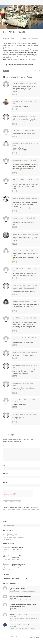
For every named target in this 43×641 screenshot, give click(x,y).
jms (13, 301)
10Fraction (15, 180)
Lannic (12, 625)
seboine (14, 338)
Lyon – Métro (7, 539)
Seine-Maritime (13, 40)
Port (25, 40)
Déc (30, 40)
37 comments (15, 559)
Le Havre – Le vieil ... (25, 596)
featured (20, 40)
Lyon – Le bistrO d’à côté (10, 536)
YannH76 (15, 269)
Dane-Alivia (16, 318)
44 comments (15, 551)
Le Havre (17, 38)
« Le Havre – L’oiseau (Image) (11, 637)
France (29, 38)
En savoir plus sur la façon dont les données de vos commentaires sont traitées (21, 509)
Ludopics (15, 198)
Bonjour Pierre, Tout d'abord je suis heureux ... (23, 628)
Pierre (11, 38)
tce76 (14, 285)
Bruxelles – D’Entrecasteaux (20, 556)
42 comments (15, 568)
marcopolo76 (16, 143)
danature (15, 365)
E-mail (5, 473)
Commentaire (7, 446)
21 (35, 70)
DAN (13, 83)
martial (14, 234)
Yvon (14, 218)
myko (14, 251)
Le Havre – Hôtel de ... (18, 564)
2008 (34, 40)
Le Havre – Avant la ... (18, 547)
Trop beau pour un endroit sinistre (19, 610)
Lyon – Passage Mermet (10, 534)
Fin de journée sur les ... (24, 625)
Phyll (14, 116)
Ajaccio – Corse (20, 588)
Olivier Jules (16, 101)
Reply (14, 94)
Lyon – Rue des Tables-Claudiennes (13, 537)
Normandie (35, 38)
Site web (5, 482)
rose (13, 414)
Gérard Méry (16, 383)
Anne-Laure (16, 160)
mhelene (12, 614)
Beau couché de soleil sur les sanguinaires (22, 591)
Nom (5, 465)
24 (32, 40)
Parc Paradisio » (35, 637)
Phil (11, 588)
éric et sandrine (17, 400)
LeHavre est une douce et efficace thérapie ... (23, 600)
